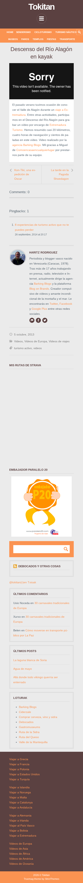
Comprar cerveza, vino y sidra (38, 717)
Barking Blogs (42, 283)
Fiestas (51, 39)
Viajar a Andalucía (20, 807)
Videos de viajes (59, 341)
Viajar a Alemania (20, 815)
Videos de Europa (35, 341)
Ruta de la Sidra (29, 732)
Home (10, 32)
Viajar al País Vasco (21, 825)
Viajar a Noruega (20, 792)
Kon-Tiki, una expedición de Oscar (25, 174)
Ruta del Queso (29, 737)
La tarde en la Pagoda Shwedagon (60, 174)
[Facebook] (38, 320)
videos (37, 348)
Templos (38, 39)
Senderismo (23, 32)
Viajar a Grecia (18, 759)
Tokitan (41, 7)
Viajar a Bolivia (18, 830)
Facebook (65, 303)
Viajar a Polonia (19, 769)
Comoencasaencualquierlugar (35, 150)
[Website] (31, 320)
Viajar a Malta (18, 797)
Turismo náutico (66, 32)
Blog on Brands (39, 288)
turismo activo (23, 348)
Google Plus (39, 308)
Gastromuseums (29, 727)
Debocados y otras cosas (39, 566)
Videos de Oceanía (21, 863)
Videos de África (19, 853)
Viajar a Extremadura (22, 835)
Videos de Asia (18, 848)
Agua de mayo (22, 668)
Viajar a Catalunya (21, 802)
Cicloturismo (43, 32)
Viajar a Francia (19, 764)
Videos (18, 341)
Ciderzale (25, 712)
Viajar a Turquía (19, 779)
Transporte (67, 39)
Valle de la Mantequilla (33, 742)
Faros (25, 39)
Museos (13, 39)
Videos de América (21, 858)
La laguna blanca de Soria (30, 660)
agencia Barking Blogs (26, 145)
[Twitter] (44, 320)
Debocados (26, 722)
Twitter (54, 303)
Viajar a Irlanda (19, 820)
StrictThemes (52, 879)
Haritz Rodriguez (43, 252)
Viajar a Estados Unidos (24, 774)
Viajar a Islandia (19, 787)
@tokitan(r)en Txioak (22, 582)
